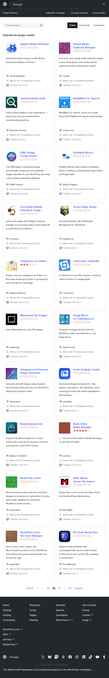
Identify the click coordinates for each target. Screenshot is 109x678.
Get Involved (89, 605)
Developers (62, 615)
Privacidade (9, 620)
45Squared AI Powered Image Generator (34, 371)
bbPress (8, 639)
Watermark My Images (33, 315)
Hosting (7, 615)
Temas (32, 610)
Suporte (60, 610)
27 (59, 588)
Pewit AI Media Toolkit (86, 369)
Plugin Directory (10, 13)
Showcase (34, 605)
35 (70, 588)
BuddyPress (10, 644)
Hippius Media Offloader (34, 44)
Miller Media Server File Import (84, 480)
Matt (7, 634)
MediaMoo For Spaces (86, 98)
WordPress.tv (64, 620)
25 (48, 588)
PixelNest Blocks (83, 152)
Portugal (14, 657)
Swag (86, 620)
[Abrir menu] (104, 4)
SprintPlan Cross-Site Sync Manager (31, 534)
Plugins (33, 615)
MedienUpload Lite (31, 423)
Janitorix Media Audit (32, 98)
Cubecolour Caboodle (86, 261)
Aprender (60, 605)
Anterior (30, 588)
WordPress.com (12, 629)
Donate (87, 615)
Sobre (6, 605)
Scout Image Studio (85, 206)
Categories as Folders (33, 261)
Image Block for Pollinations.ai (83, 317)
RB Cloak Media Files (85, 532)
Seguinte (78, 588)
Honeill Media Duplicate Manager (84, 46)
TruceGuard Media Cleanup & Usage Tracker (31, 208)
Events (86, 610)
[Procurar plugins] (41, 25)
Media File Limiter (30, 478)
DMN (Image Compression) (28, 154)
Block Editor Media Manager (82, 425)
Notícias (7, 610)
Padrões (33, 620)
